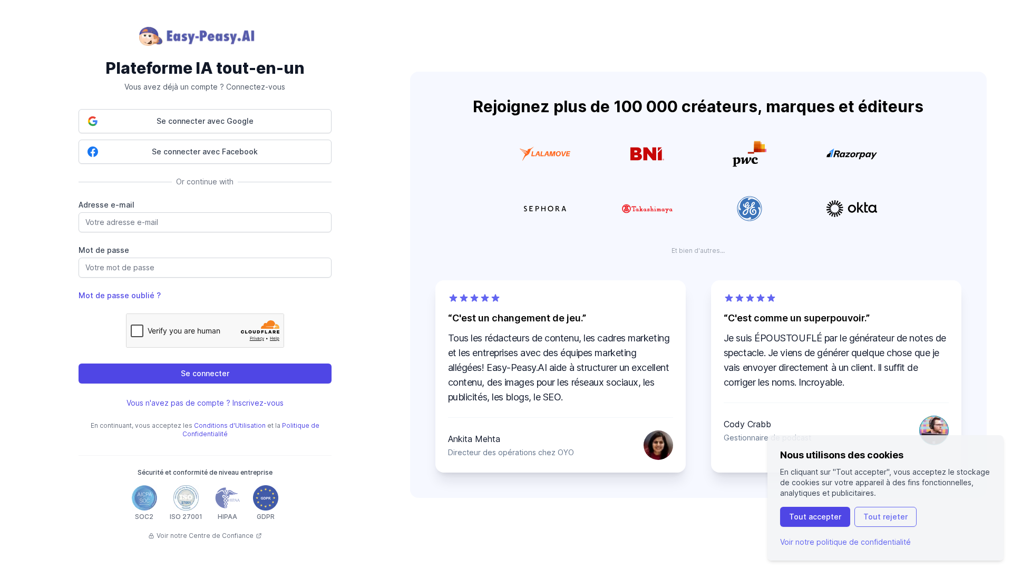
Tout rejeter (885, 516)
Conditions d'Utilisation (230, 425)
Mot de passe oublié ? (120, 295)
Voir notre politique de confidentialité (845, 541)
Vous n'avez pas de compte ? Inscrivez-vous (205, 402)
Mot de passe (104, 250)
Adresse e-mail (106, 204)
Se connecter (205, 373)
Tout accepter (815, 516)
